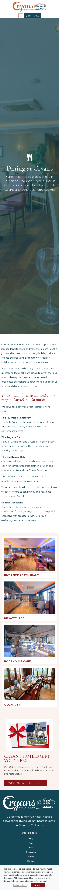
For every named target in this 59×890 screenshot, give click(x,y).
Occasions (12, 704)
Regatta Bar (14, 618)
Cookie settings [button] (20, 885)
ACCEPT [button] (38, 885)
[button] (20, 16)
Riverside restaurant (21, 575)
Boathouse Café (17, 661)
